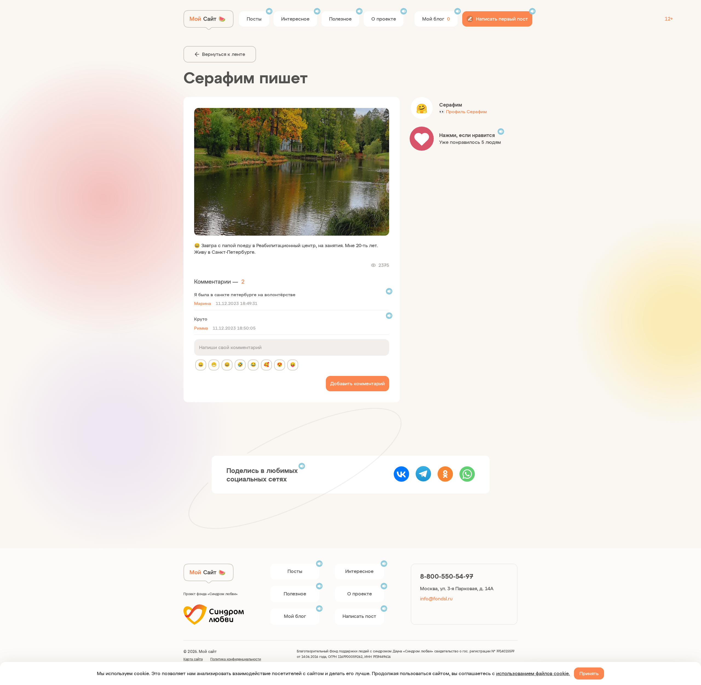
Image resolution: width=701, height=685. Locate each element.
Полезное (340, 18)
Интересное (295, 18)
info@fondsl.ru (436, 598)
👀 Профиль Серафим (463, 111)
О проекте (383, 18)
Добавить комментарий (357, 383)
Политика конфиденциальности (235, 659)
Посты (254, 18)
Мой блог (295, 616)
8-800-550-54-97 (446, 576)
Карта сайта (193, 659)
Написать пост (359, 616)
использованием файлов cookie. (533, 673)
